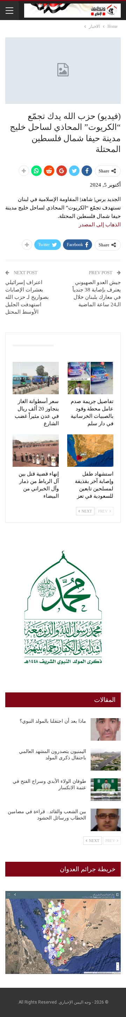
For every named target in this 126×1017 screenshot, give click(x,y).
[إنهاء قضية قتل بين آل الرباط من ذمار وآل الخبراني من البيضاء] (36, 450)
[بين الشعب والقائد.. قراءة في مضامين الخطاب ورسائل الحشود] (106, 820)
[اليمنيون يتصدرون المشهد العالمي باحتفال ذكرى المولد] (106, 759)
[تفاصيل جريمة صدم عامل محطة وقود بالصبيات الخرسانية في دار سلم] (90, 378)
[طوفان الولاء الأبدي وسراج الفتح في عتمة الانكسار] (106, 789)
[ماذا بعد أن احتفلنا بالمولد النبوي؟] (106, 729)
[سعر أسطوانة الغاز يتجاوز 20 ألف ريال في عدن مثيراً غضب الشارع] (36, 378)
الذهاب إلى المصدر (100, 224)
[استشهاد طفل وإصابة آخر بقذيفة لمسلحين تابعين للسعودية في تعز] (90, 450)
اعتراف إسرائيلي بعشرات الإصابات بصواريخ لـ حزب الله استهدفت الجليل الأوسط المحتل (27, 297)
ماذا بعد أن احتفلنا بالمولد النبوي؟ (53, 721)
